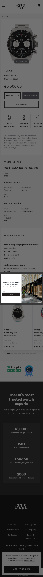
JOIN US (11, 294)
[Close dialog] (40, 276)
